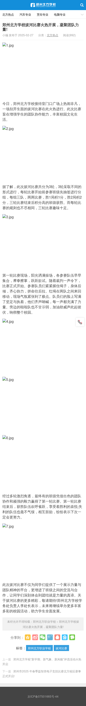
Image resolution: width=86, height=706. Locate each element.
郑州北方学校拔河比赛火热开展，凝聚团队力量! (40, 27)
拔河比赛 (61, 648)
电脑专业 (59, 14)
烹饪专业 (42, 14)
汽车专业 (25, 14)
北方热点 (8, 14)
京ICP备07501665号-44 (43, 696)
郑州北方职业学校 (43, 5)
